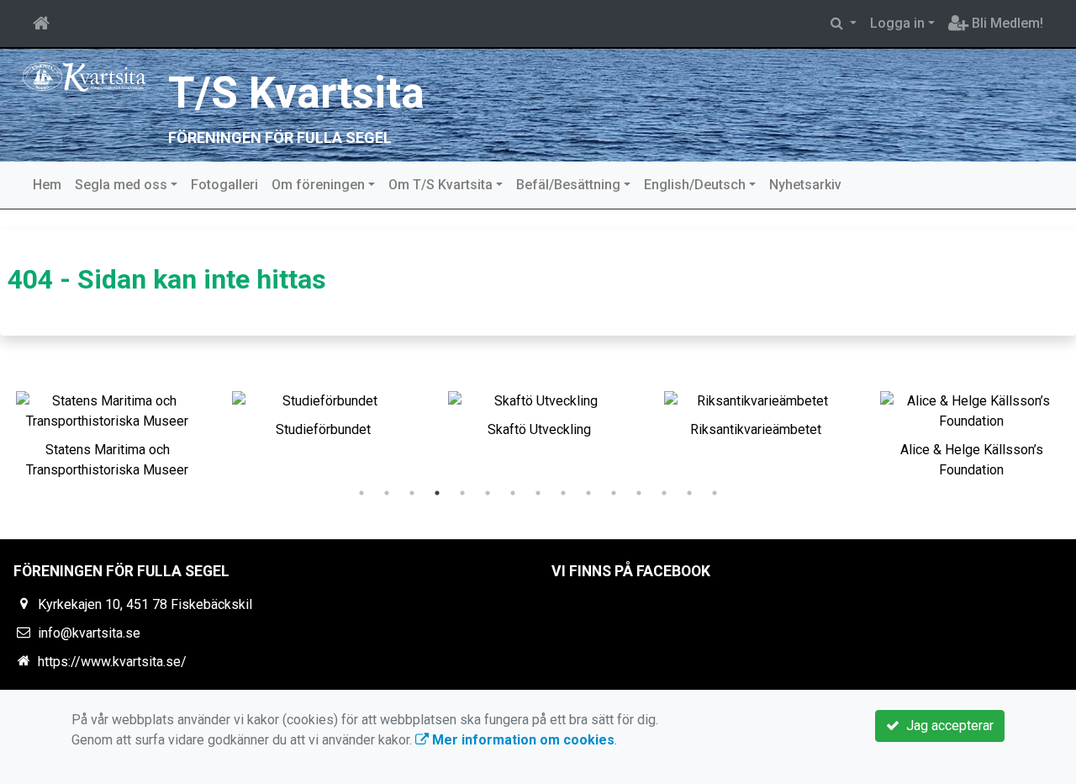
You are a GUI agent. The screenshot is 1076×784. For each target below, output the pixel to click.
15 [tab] (714, 493)
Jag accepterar (946, 726)
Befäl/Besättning (568, 185)
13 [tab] (664, 493)
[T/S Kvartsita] (84, 76)
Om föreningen (318, 185)
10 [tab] (588, 493)
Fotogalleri (224, 185)
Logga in (897, 23)
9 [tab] (563, 493)
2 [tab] (386, 493)
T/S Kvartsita (296, 93)
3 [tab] (412, 493)
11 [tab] (613, 493)
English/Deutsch (695, 185)
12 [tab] (638, 493)
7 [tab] (512, 493)
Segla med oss (121, 185)
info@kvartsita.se (89, 633)
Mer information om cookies (521, 740)
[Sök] (843, 23)
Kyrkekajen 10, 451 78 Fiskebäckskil (145, 604)
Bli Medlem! (1005, 23)
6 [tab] (487, 493)
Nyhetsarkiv (805, 185)
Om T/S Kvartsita (440, 185)
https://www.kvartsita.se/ (112, 662)
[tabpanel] (107, 431)
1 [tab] (361, 493)
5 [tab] (462, 493)
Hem (47, 185)
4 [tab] (437, 493)
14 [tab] (689, 493)
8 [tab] (538, 493)
